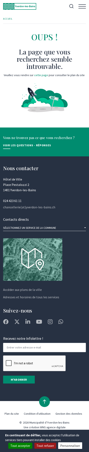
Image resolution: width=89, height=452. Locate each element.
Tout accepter (20, 446)
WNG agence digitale (53, 427)
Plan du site (12, 413)
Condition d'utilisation (37, 413)
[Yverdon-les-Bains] (19, 6)
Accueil (7, 18)
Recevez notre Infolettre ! (23, 338)
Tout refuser (45, 446)
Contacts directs (16, 219)
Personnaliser (70, 446)
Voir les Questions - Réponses (27, 145)
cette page (41, 75)
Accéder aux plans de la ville (22, 290)
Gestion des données (68, 413)
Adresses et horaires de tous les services (31, 297)
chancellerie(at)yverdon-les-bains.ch (29, 207)
